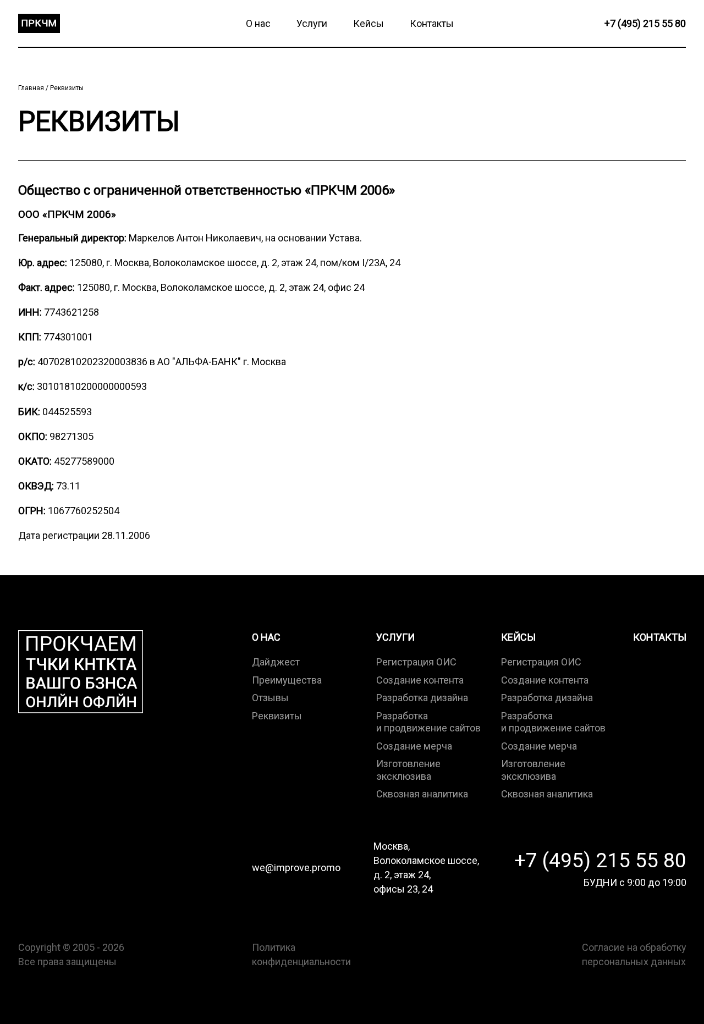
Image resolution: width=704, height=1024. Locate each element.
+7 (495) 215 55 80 (600, 860)
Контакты (659, 637)
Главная (32, 88)
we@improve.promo (296, 867)
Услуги (395, 637)
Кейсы (518, 637)
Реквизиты (67, 88)
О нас (266, 637)
